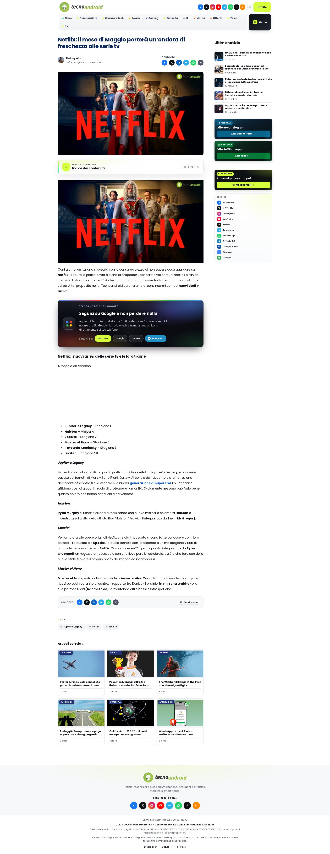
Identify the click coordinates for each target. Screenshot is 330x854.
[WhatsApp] (193, 63)
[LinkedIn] (179, 63)
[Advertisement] (131, 396)
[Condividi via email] (201, 63)
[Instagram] (212, 7)
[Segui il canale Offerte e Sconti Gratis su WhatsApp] (230, 7)
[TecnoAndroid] (81, 7)
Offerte (262, 7)
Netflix (95, 626)
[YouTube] (218, 7)
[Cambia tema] (249, 7)
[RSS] (242, 7)
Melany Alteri (74, 58)
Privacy (181, 846)
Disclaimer (150, 846)
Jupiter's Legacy (72, 626)
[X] (206, 7)
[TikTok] (236, 7)
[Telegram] (224, 7)
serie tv (112, 626)
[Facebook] (200, 7)
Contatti (167, 846)
